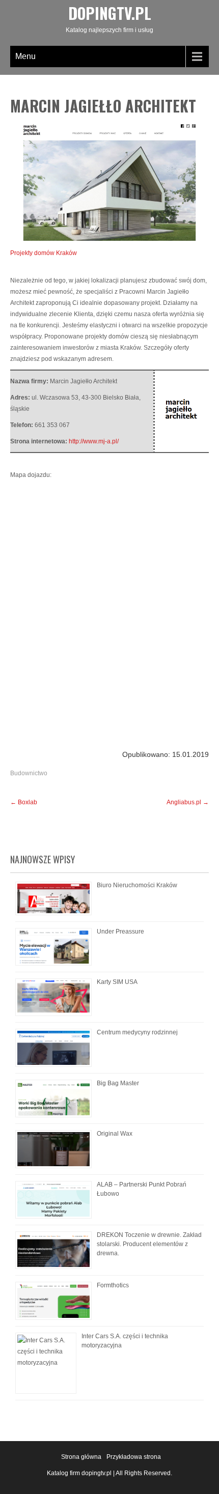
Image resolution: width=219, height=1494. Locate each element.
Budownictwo (28, 773)
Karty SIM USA (117, 981)
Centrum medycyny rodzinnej (137, 1032)
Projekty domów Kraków (43, 253)
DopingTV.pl (109, 13)
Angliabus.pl (188, 802)
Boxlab (23, 802)
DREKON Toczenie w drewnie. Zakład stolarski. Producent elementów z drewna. (149, 1244)
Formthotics (113, 1285)
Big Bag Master (118, 1083)
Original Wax (114, 1133)
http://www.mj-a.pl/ (94, 441)
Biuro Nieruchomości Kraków (137, 885)
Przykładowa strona (133, 1456)
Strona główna (81, 1456)
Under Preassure (120, 931)
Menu (25, 56)
